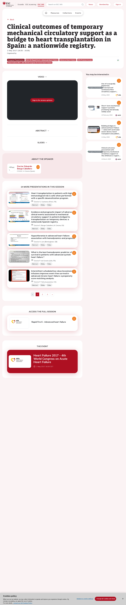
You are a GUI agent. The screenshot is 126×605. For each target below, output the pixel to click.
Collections (67, 13)
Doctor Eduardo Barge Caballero (24, 167)
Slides (43, 205)
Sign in (118, 4)
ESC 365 (41, 4)
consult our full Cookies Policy (22, 603)
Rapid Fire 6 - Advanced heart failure (48, 322)
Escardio (21, 4)
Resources (55, 13)
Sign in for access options (42, 100)
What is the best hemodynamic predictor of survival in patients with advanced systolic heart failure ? (51, 254)
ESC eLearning (30, 4)
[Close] (123, 599)
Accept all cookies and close (106, 598)
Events (78, 13)
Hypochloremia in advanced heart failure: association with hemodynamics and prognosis (53, 236)
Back (12, 19)
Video (49, 205)
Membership (104, 4)
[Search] (82, 4)
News (91, 4)
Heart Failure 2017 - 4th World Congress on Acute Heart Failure (50, 359)
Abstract (35, 205)
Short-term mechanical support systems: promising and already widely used (110, 109)
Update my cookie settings (85, 598)
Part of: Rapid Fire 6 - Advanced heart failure (42, 60)
